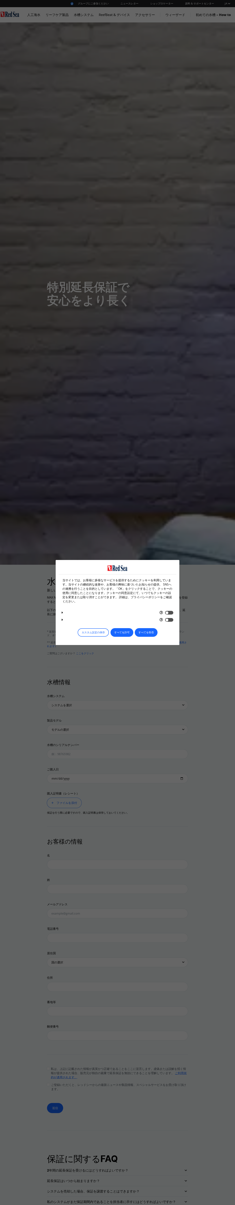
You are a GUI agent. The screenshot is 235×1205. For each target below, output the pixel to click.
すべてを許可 (122, 632)
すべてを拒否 (146, 632)
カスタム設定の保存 (93, 632)
